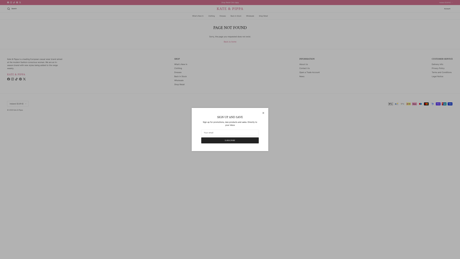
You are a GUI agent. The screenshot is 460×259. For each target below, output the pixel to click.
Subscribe (230, 140)
